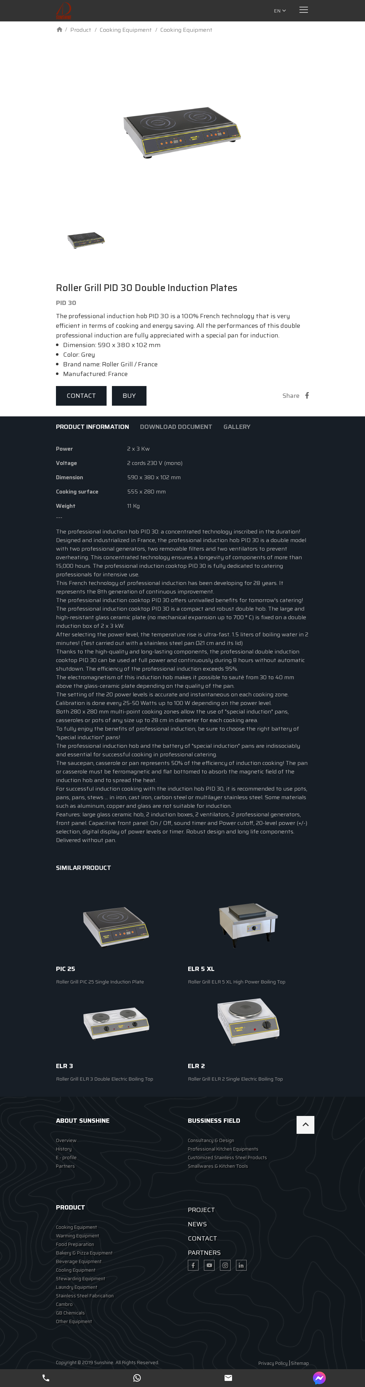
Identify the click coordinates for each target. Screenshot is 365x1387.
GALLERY (237, 427)
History (64, 1149)
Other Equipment (74, 1321)
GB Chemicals (70, 1313)
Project (201, 1210)
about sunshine (82, 1121)
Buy (129, 396)
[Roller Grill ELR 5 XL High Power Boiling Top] (248, 925)
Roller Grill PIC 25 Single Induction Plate (100, 982)
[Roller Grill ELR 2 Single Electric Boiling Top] (248, 1022)
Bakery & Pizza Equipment (84, 1253)
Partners (65, 1166)
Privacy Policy (273, 1363)
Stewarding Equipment (80, 1278)
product (70, 1207)
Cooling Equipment (76, 1270)
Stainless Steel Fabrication (85, 1296)
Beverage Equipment (79, 1261)
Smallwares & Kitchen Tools (218, 1166)
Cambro (64, 1304)
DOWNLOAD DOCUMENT (176, 427)
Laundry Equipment (76, 1287)
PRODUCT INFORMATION (92, 427)
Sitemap (300, 1363)
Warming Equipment (77, 1236)
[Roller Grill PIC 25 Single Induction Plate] (116, 925)
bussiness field (214, 1121)
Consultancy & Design (211, 1140)
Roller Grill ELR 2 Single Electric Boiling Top (235, 1079)
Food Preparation (75, 1244)
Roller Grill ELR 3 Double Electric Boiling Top (104, 1079)
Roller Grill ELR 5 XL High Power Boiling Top (237, 982)
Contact (81, 396)
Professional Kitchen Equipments (223, 1149)
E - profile (66, 1157)
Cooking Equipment (76, 1227)
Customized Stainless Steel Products (227, 1157)
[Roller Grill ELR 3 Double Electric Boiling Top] (116, 1022)
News (197, 1224)
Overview (66, 1140)
